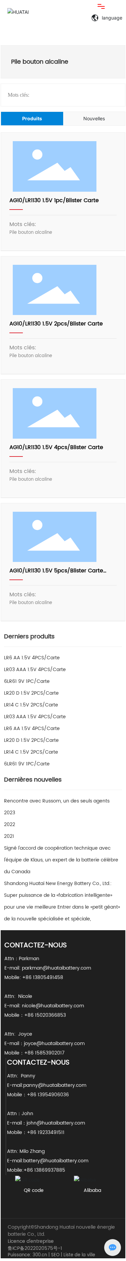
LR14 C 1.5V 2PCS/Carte (31, 705)
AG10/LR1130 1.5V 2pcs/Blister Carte (56, 323)
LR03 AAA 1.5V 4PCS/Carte (35, 669)
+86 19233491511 (46, 1132)
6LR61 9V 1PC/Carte (27, 681)
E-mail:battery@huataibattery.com (48, 1161)
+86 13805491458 (43, 977)
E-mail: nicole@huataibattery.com (44, 1006)
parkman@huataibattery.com (56, 968)
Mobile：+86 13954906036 (38, 1095)
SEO (55, 1255)
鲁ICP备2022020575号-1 (35, 1248)
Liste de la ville (79, 1255)
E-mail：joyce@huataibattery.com (44, 1043)
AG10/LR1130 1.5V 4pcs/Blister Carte (56, 447)
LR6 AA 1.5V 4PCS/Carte (32, 658)
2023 (9, 813)
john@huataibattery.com (56, 1123)
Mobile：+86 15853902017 (34, 1053)
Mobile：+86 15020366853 (35, 1015)
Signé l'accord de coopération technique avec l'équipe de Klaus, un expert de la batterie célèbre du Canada (61, 860)
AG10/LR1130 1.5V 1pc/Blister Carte (54, 200)
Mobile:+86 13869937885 (36, 1170)
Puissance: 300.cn (27, 1255)
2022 (9, 824)
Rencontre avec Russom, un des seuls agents (57, 801)
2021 (9, 836)
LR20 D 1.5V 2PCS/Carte (31, 693)
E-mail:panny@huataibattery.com (49, 1085)
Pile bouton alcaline (30, 232)
